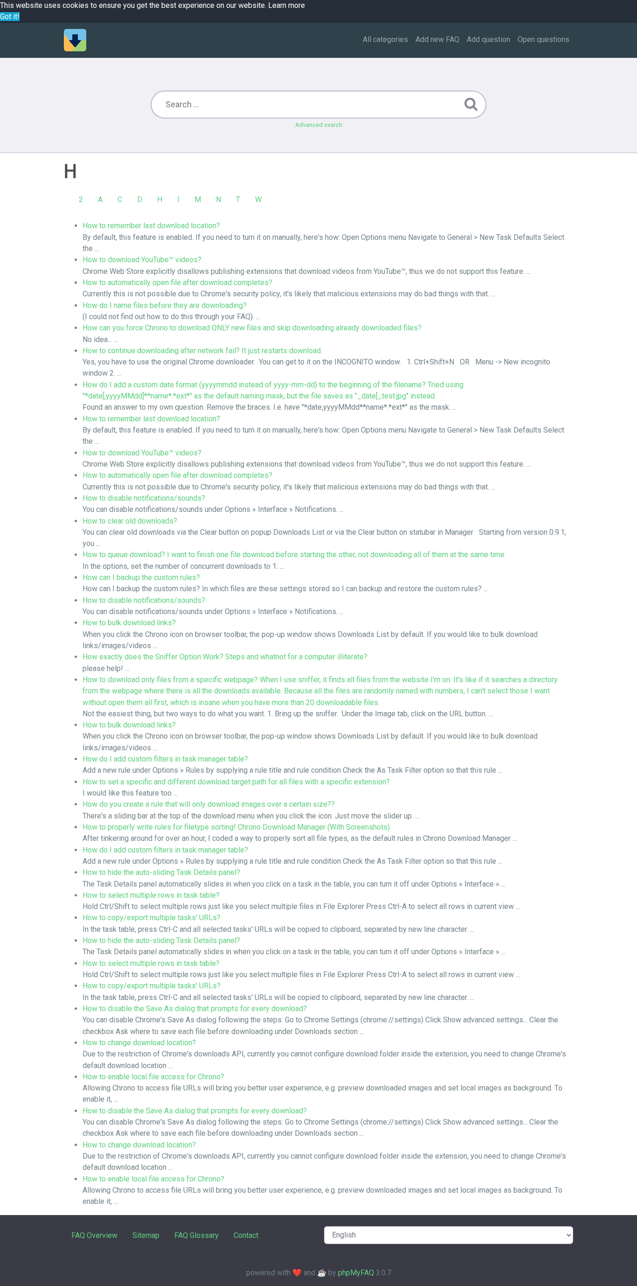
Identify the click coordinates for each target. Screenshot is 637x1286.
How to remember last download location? (151, 225)
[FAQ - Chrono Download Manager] (75, 40)
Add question (488, 39)
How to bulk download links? (129, 622)
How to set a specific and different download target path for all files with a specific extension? (236, 781)
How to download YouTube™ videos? (142, 259)
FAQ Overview (94, 1235)
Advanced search (318, 124)
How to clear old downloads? (130, 521)
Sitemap (145, 1235)
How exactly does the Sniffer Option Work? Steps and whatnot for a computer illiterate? (225, 656)
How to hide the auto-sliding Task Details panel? (161, 872)
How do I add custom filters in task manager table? (165, 759)
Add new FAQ (437, 39)
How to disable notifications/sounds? (144, 498)
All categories (385, 39)
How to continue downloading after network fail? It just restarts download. (202, 350)
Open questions (543, 39)
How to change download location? (139, 1042)
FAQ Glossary (196, 1235)
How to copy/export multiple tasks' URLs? (152, 917)
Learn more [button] (286, 5)
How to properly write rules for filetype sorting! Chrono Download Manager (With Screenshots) (236, 827)
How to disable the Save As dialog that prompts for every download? (195, 1008)
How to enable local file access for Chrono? (153, 1076)
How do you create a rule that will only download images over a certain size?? (209, 804)
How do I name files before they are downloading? (165, 305)
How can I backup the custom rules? (141, 577)
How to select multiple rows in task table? (151, 895)
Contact (246, 1235)
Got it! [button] (10, 16)
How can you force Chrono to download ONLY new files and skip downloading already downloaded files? (252, 327)
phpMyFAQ (356, 1272)
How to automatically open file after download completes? (177, 282)
